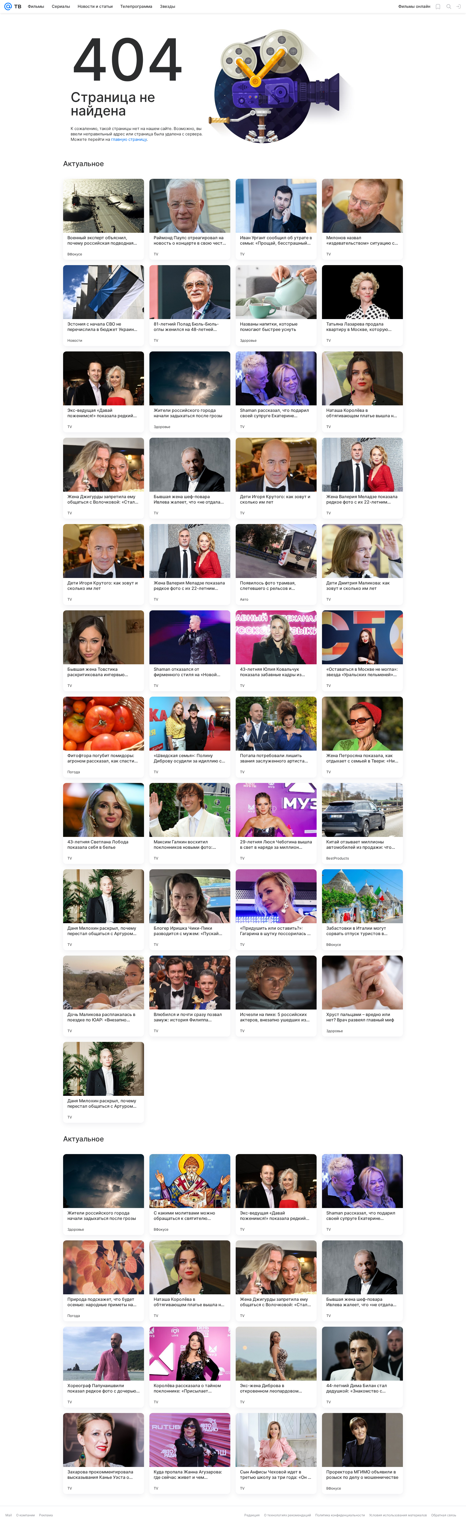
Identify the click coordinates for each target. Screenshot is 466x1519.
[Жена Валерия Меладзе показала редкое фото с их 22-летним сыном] (362, 478)
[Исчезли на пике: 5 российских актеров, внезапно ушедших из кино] (276, 996)
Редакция (252, 1515)
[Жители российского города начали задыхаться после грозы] (189, 391)
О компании (25, 1515)
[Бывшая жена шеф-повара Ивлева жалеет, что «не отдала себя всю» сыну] (189, 478)
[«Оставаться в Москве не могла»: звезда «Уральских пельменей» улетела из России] (362, 650)
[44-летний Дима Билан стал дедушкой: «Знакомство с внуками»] (362, 1367)
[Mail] (8, 6)
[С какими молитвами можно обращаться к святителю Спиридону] (189, 1194)
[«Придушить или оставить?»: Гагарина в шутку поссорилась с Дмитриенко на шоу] (276, 909)
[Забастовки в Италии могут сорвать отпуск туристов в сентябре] (362, 909)
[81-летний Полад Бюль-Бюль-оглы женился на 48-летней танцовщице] (189, 305)
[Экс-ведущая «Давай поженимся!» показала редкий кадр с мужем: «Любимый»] (103, 391)
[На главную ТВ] (16, 6)
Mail (8, 1515)
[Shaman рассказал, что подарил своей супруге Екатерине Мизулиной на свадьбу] (276, 391)
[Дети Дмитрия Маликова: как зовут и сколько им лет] (362, 564)
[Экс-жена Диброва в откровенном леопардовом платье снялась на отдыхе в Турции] (276, 1367)
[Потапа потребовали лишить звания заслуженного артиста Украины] (276, 737)
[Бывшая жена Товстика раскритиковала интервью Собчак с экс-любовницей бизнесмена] (103, 650)
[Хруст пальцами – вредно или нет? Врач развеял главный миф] (362, 996)
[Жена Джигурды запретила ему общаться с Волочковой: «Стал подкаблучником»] (103, 478)
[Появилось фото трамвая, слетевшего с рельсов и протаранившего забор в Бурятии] (276, 564)
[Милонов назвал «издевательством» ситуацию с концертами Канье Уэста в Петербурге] (362, 219)
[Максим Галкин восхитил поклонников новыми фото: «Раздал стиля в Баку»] (189, 823)
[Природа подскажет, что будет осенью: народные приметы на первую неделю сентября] (103, 1280)
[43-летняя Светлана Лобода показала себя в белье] (103, 823)
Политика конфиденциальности (340, 1515)
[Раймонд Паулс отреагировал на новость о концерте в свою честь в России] (189, 219)
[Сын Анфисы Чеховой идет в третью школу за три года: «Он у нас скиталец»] (276, 1453)
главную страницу (129, 139)
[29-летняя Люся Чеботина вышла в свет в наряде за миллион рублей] (276, 823)
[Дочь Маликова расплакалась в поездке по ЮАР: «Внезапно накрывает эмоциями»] (103, 996)
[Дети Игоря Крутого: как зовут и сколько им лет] (276, 478)
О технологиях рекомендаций (287, 1515)
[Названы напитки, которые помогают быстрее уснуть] (276, 305)
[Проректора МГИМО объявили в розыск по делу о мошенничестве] (362, 1453)
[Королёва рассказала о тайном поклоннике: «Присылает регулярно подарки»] (189, 1367)
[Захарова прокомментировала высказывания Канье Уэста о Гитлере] (103, 1453)
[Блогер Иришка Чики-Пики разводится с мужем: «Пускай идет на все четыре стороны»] (189, 909)
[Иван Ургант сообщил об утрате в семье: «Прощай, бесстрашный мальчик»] (276, 219)
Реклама (46, 1515)
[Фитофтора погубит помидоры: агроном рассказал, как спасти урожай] (103, 737)
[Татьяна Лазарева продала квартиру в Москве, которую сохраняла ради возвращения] (362, 305)
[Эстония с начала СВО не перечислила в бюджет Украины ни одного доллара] (103, 305)
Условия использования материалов (398, 1515)
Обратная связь (443, 1515)
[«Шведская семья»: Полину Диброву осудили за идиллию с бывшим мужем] (189, 737)
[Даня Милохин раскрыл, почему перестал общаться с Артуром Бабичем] (103, 909)
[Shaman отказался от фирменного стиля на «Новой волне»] (189, 650)
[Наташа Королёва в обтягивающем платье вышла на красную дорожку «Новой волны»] (362, 391)
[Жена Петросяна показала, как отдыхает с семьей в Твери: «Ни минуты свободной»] (362, 737)
